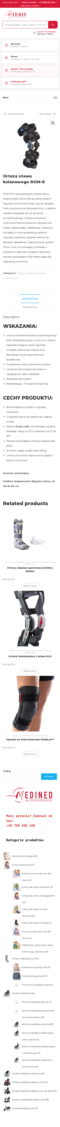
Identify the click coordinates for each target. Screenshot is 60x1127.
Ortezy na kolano (36, 650)
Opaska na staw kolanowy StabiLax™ (30, 739)
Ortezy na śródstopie (14, 562)
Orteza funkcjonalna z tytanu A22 (30, 656)
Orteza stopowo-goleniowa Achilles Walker (30, 569)
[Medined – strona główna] (29, 14)
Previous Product (16, 114)
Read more (30, 586)
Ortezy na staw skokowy (36, 562)
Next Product (46, 114)
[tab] (30, 298)
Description (30, 298)
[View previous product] (5, 114)
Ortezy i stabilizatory (27, 273)
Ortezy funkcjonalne (17, 650)
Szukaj (7, 771)
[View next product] (54, 114)
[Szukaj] (52, 24)
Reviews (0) (30, 307)
